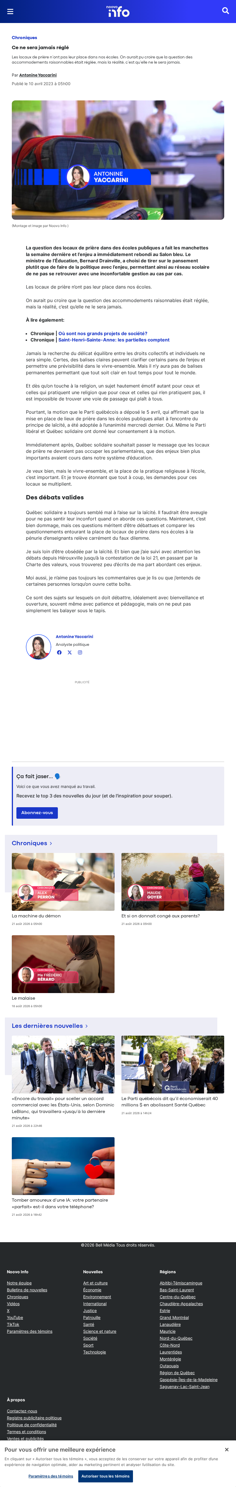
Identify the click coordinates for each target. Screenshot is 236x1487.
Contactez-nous (22, 1410)
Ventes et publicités (25, 1438)
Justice (90, 1310)
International (94, 1303)
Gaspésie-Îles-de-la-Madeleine (189, 1379)
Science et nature (99, 1331)
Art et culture (95, 1282)
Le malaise (23, 999)
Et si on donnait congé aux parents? (160, 916)
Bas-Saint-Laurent (177, 1289)
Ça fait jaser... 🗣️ (38, 776)
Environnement (97, 1296)
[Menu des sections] (10, 11)
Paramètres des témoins (29, 1331)
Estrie (165, 1310)
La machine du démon (36, 916)
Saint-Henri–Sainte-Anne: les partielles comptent (114, 340)
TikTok (13, 1324)
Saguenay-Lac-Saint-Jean (185, 1386)
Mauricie (168, 1331)
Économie (92, 1289)
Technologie (94, 1351)
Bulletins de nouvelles (27, 1289)
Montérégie (170, 1358)
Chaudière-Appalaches (181, 1303)
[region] (118, 1463)
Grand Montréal (174, 1317)
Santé (88, 1324)
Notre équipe (19, 1282)
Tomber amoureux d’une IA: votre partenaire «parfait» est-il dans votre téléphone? (60, 1203)
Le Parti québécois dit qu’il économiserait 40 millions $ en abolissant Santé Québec (169, 1102)
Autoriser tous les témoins (105, 1476)
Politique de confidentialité (32, 1424)
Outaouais (169, 1365)
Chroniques (24, 38)
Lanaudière (170, 1324)
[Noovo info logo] (118, 11)
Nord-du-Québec (176, 1338)
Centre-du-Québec (178, 1296)
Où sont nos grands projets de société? (102, 333)
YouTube (15, 1317)
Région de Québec (177, 1372)
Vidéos (13, 1303)
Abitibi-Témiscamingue (181, 1282)
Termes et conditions (26, 1431)
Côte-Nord (170, 1345)
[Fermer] (226, 1449)
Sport (88, 1345)
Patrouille (91, 1317)
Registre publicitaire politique (34, 1417)
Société (90, 1338)
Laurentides (171, 1351)
